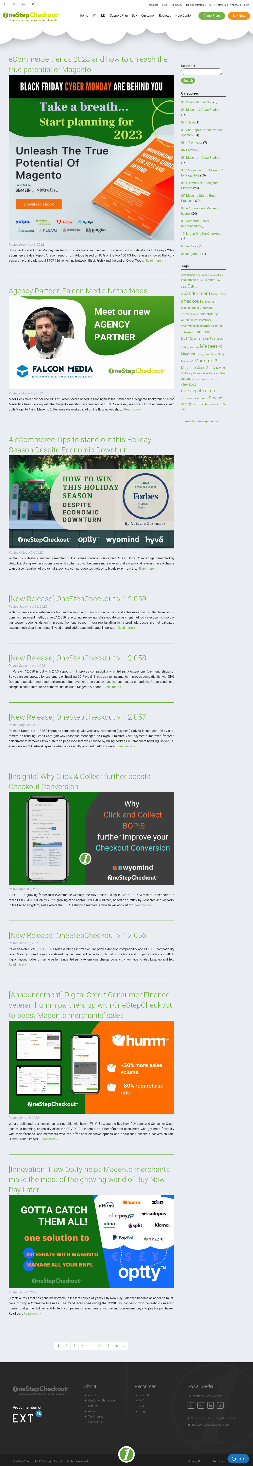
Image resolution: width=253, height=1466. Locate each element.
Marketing (186, 373)
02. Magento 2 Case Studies (200, 110)
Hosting (185, 347)
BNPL (202, 280)
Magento (211, 346)
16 (116, 1346)
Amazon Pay (188, 274)
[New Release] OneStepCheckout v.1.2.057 (77, 717)
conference (204, 319)
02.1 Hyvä (188, 122)
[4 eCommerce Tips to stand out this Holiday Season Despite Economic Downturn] (91, 547)
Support (144, 1395)
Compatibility (189, 320)
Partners (221, 4)
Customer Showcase (101, 1400)
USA (224, 404)
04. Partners (189, 150)
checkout (191, 301)
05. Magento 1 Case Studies (200, 158)
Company (176, 4)
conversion (190, 325)
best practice (189, 280)
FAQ (210, 4)
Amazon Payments (205, 275)
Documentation (195, 4)
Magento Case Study (198, 368)
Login (246, 4)
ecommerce (203, 331)
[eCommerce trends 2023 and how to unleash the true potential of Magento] (91, 239)
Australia (218, 275)
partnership (187, 398)
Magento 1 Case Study (211, 354)
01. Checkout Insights (196, 102)
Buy (134, 15)
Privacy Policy (197, 1461)
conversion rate (207, 326)
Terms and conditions (226, 1461)
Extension (201, 338)
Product (216, 397)
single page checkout (202, 404)
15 (107, 1346)
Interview (194, 347)
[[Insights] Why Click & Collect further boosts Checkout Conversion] (91, 884)
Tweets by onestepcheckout (200, 421)
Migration (199, 373)
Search (188, 81)
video (183, 409)
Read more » (154, 260)
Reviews (165, 15)
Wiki (141, 1405)
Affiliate (234, 4)
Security (186, 404)
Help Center (183, 15)
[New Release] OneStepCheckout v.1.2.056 (77, 935)
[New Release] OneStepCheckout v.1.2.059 (77, 599)
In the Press (189, 246)
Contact (153, 4)
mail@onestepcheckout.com (210, 1424)
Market (220, 368)
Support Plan (119, 15)
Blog (164, 4)
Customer (148, 15)
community (207, 313)
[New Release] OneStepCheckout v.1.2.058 (77, 658)
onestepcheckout (199, 390)
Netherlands (212, 373)
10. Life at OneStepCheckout (201, 234)
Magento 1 (189, 354)
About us (94, 1395)
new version (198, 379)
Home (84, 15)
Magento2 (187, 361)
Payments (201, 398)
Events (187, 338)
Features (216, 338)
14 (99, 1346)
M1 (94, 15)
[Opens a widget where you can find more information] (238, 1459)
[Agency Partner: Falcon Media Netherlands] (91, 388)
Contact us (95, 1421)
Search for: (188, 66)
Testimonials (96, 1416)
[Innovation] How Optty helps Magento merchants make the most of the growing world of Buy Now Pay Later (89, 1179)
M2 (103, 15)
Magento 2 (205, 361)
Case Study (218, 294)
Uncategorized (191, 254)
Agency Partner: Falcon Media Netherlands (78, 291)
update (217, 404)
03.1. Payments (191, 142)
